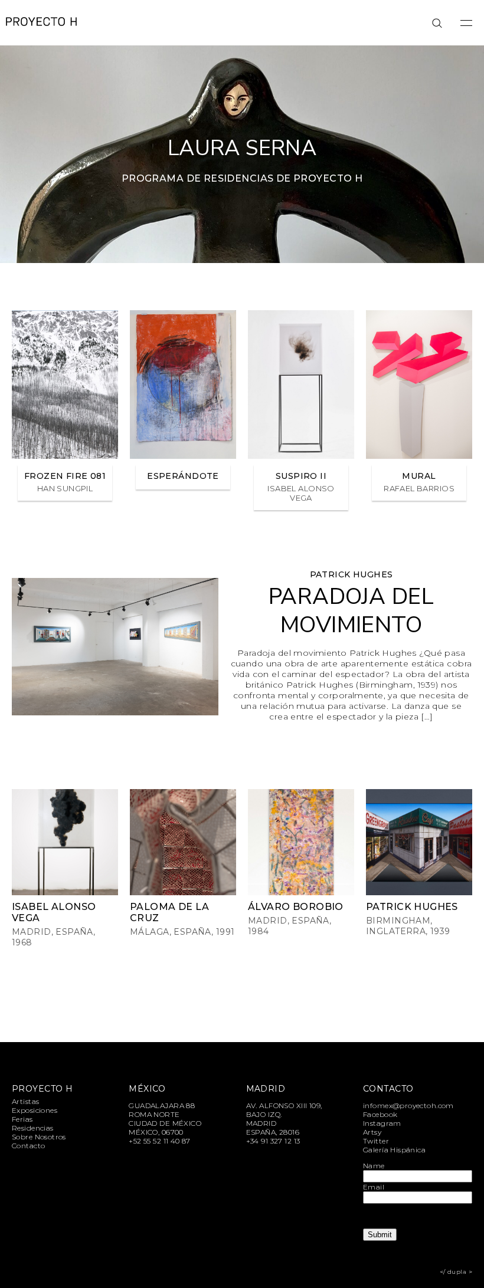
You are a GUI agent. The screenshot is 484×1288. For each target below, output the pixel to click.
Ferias (22, 1119)
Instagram (382, 1123)
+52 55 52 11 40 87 (160, 1140)
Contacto (28, 1145)
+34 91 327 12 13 (273, 1140)
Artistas (25, 1101)
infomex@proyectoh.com (408, 1105)
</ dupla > (456, 1272)
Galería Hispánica (394, 1149)
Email (373, 1186)
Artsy (372, 1132)
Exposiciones (34, 1110)
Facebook (380, 1114)
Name (374, 1165)
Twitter (376, 1140)
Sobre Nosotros (39, 1136)
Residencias (33, 1127)
